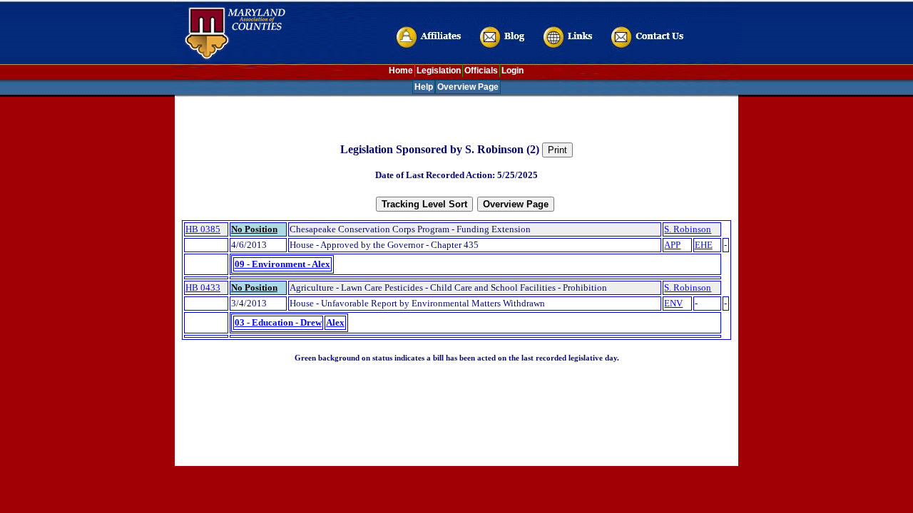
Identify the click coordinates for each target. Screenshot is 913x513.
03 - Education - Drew (278, 322)
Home (401, 71)
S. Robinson (687, 229)
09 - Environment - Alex (282, 264)
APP (672, 244)
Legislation (439, 71)
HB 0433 (202, 287)
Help (423, 87)
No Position (254, 229)
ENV (673, 303)
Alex (335, 322)
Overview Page (468, 87)
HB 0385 (202, 229)
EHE (704, 244)
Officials (481, 71)
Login (512, 71)
